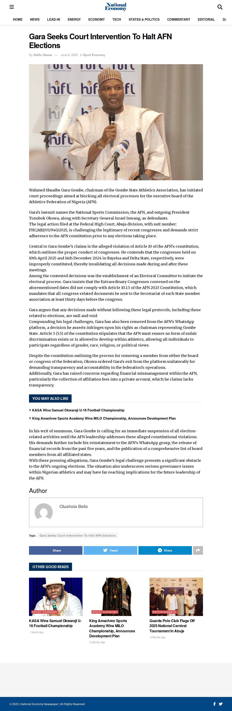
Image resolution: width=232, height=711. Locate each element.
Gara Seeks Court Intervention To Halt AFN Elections (78, 535)
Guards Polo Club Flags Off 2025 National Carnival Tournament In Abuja (172, 625)
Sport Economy (94, 55)
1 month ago (36, 632)
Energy (74, 19)
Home (17, 19)
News (34, 19)
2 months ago (97, 642)
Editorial (206, 19)
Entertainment (164, 612)
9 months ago (157, 637)
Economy (96, 19)
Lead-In (53, 19)
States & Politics (144, 19)
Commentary (178, 19)
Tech (116, 19)
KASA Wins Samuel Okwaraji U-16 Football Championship (78, 410)
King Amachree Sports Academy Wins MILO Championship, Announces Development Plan (104, 418)
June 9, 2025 (69, 55)
